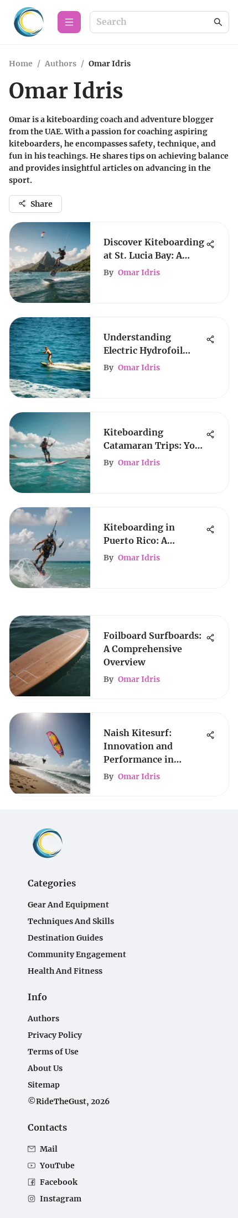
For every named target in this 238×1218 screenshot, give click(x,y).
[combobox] (153, 22)
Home (21, 64)
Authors (60, 64)
